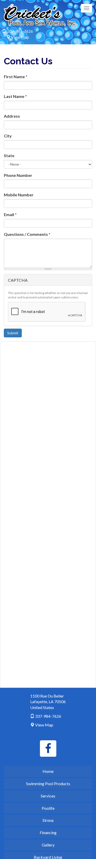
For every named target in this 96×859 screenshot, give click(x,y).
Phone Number (18, 175)
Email (10, 214)
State (9, 155)
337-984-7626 (20, 31)
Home (48, 771)
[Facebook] (48, 748)
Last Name (15, 96)
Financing (48, 832)
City (8, 135)
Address (12, 116)
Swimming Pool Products (48, 783)
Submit (12, 333)
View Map (20, 37)
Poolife (48, 808)
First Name (15, 76)
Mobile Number (19, 194)
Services (48, 795)
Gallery (48, 844)
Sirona (48, 820)
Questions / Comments (27, 234)
